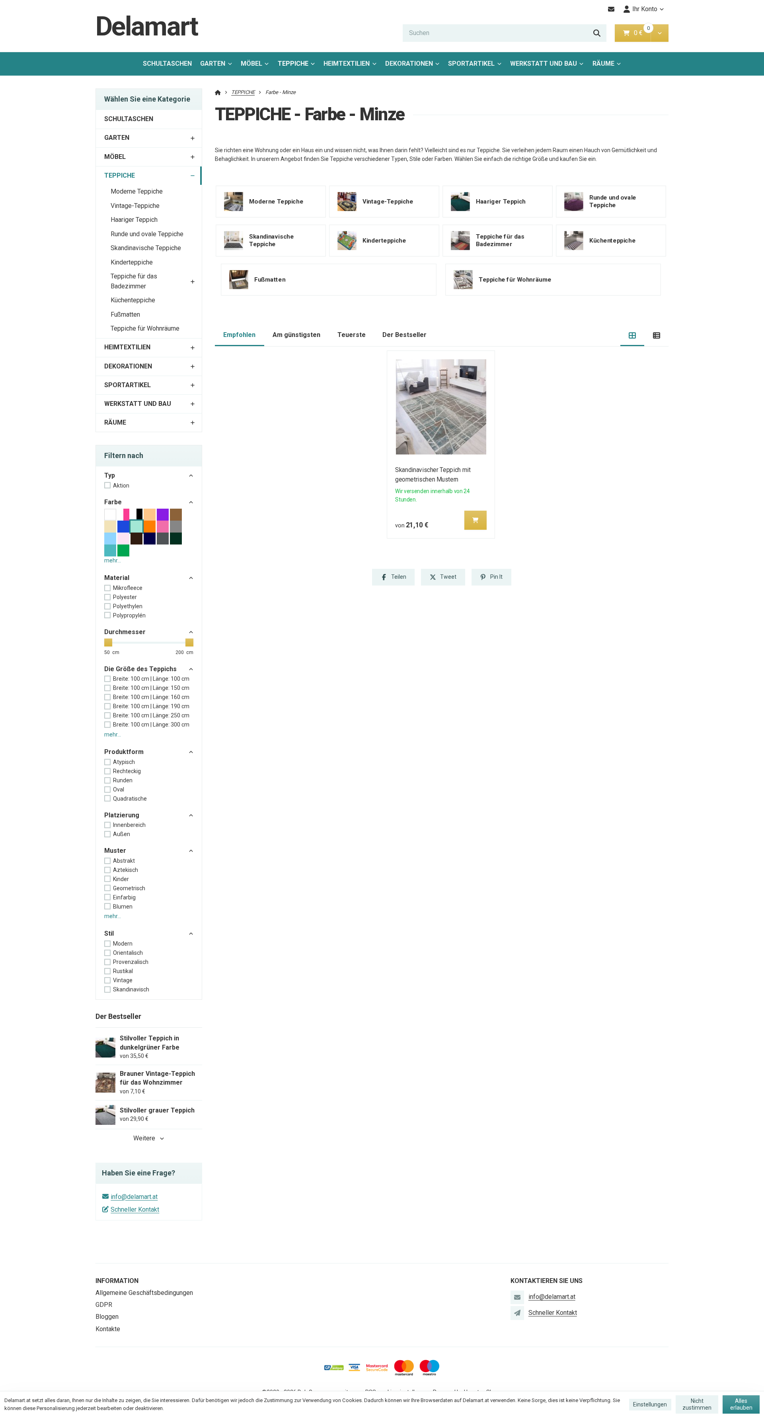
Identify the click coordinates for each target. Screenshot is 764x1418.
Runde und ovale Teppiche (147, 234)
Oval (118, 789)
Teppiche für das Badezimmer (134, 281)
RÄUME (603, 63)
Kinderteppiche (132, 262)
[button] (659, 33)
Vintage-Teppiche (135, 206)
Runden (123, 780)
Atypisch (124, 762)
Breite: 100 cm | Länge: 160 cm (151, 697)
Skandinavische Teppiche (146, 248)
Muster (115, 850)
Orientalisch (128, 953)
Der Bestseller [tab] (404, 335)
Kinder (121, 879)
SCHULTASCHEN (167, 63)
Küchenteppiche (133, 300)
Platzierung (121, 815)
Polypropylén (129, 615)
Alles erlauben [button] (741, 1404)
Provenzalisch (130, 962)
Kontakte (108, 1329)
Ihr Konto (644, 9)
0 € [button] (641, 33)
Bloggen (107, 1316)
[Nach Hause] (218, 92)
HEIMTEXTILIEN (347, 63)
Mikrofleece (127, 588)
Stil (109, 933)
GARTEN (212, 63)
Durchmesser (125, 632)
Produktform (124, 752)
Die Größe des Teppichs (140, 669)
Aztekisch (125, 870)
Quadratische (130, 798)
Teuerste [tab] (351, 335)
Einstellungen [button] (650, 1404)
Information (117, 1281)
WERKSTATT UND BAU (543, 63)
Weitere (144, 1138)
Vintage (123, 980)
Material (116, 578)
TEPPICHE (299, 66)
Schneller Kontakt (135, 1209)
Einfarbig (124, 897)
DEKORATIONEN (409, 63)
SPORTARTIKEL (471, 63)
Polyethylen (127, 606)
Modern (123, 943)
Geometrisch (129, 888)
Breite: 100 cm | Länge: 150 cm (151, 688)
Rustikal (123, 971)
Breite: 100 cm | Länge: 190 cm (151, 706)
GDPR (104, 1304)
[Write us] (517, 1313)
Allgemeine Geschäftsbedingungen (144, 1293)
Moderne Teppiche (137, 191)
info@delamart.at (134, 1197)
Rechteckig (127, 771)
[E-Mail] (611, 9)
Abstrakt (124, 861)
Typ (109, 475)
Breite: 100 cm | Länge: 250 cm (151, 715)
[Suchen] (596, 33)
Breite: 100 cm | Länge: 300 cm (151, 724)
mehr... (112, 560)
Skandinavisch (131, 989)
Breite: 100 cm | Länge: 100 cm (151, 679)
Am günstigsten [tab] (296, 335)
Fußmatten (125, 314)
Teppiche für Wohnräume (145, 328)
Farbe (113, 502)
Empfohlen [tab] (239, 335)
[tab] (632, 335)
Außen (121, 834)
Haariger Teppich (134, 219)
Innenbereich (129, 825)
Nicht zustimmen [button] (696, 1404)
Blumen (123, 906)
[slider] (108, 642)
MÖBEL (251, 63)
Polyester (125, 597)
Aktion (121, 485)
